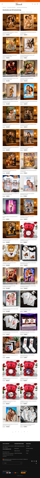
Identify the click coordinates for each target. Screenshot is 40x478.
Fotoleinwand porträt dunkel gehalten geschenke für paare (27, 194)
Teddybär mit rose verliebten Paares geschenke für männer (9, 402)
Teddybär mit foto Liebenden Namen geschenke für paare (9, 263)
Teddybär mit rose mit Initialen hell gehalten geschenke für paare (28, 402)
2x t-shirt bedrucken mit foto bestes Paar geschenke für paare (10, 332)
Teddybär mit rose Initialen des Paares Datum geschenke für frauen (28, 240)
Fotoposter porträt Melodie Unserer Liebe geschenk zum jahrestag (10, 79)
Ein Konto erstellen (29, 448)
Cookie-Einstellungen (18, 453)
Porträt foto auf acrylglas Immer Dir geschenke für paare (26, 148)
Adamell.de (21, 475)
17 (24, 431)
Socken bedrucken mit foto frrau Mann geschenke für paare (27, 355)
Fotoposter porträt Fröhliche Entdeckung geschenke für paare (10, 102)
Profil (27, 453)
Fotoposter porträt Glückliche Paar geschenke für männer (9, 286)
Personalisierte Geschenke (11, 7)
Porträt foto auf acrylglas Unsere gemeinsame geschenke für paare (28, 102)
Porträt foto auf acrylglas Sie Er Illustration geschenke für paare (11, 240)
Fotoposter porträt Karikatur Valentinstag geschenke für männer (28, 286)
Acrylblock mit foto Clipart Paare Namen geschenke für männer (27, 332)
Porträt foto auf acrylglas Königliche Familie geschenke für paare (28, 125)
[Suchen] (32, 4)
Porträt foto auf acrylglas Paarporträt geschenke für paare (9, 171)
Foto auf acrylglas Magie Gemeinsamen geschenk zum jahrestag (10, 56)
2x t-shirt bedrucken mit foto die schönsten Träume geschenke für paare (28, 309)
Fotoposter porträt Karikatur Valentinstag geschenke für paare (10, 309)
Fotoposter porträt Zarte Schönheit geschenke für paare (26, 79)
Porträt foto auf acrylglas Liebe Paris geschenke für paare (27, 217)
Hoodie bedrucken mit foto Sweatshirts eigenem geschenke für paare (27, 425)
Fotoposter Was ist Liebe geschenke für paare (10, 217)
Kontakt (27, 450)
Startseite (4, 7)
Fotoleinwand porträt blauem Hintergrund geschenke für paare (10, 425)
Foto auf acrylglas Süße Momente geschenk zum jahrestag (28, 33)
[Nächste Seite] (27, 431)
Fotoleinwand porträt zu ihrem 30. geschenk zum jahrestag (28, 171)
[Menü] (2, 4)
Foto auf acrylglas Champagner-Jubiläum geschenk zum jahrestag (10, 33)
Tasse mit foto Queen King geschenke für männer (10, 355)
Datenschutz (16, 448)
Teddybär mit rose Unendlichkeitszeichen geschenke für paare (10, 378)
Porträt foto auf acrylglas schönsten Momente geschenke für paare (11, 125)
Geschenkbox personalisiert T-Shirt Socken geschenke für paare (28, 263)
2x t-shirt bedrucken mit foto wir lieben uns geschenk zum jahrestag (11, 194)
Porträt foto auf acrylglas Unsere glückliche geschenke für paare (11, 148)
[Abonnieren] (21, 463)
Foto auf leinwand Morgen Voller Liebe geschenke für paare (27, 56)
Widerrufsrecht (17, 450)
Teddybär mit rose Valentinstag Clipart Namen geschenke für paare (28, 378)
